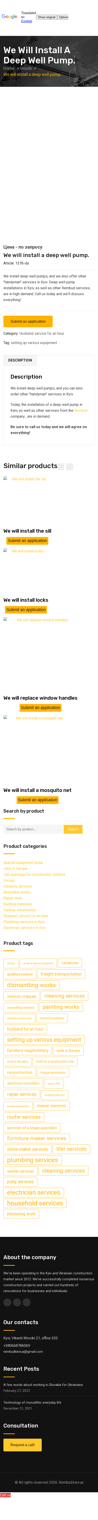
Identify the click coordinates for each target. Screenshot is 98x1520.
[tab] (20, 360)
